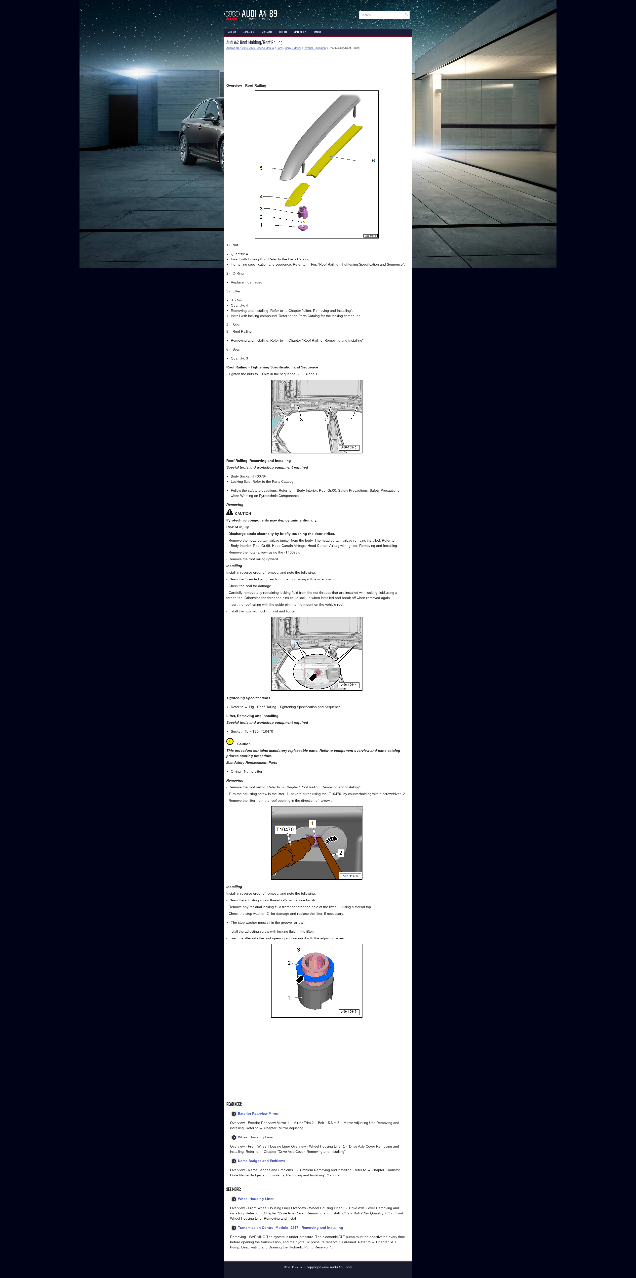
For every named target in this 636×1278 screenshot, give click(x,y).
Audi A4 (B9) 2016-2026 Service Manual (250, 47)
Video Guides (300, 32)
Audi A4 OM (248, 32)
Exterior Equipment (315, 47)
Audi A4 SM (267, 32)
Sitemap (317, 32)
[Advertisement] (316, 66)
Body (280, 47)
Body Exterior (293, 47)
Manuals (232, 32)
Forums (283, 32)
